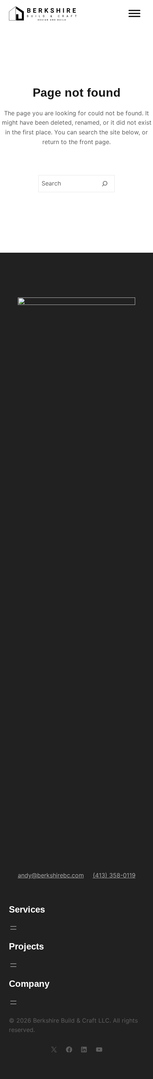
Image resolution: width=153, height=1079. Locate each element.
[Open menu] (13, 927)
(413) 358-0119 (114, 875)
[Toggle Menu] (134, 13)
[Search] (105, 183)
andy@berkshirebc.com (51, 875)
